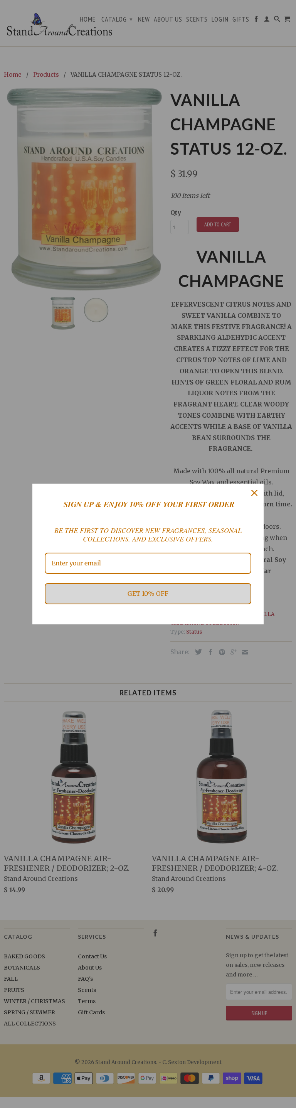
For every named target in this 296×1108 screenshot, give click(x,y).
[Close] (254, 493)
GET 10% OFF (148, 593)
